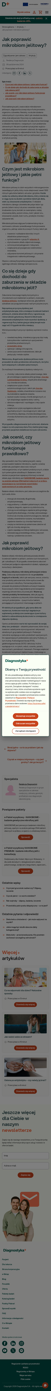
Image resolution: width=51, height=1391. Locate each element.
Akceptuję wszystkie (25, 716)
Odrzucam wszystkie (25, 724)
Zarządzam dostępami (25, 731)
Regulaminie (21, 698)
